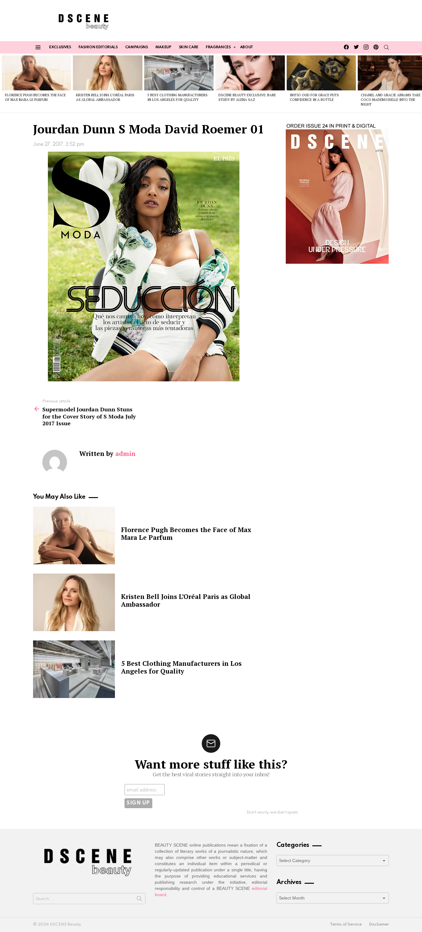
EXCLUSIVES (60, 47)
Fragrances (218, 47)
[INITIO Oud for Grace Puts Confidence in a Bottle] (321, 72)
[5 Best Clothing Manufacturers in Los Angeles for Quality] (178, 72)
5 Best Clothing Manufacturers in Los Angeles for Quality (177, 97)
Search (139, 900)
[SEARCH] (386, 47)
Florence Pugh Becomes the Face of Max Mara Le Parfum (35, 97)
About (246, 47)
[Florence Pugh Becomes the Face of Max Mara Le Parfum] (36, 72)
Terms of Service (346, 924)
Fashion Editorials (98, 47)
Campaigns (136, 47)
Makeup (163, 47)
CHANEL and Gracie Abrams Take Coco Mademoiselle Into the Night (390, 100)
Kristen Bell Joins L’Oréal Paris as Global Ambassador (105, 97)
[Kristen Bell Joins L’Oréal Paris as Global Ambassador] (107, 72)
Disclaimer (379, 924)
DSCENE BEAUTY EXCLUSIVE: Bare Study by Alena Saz (247, 97)
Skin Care (188, 47)
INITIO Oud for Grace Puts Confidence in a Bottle (314, 97)
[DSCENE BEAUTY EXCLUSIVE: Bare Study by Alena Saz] (250, 72)
